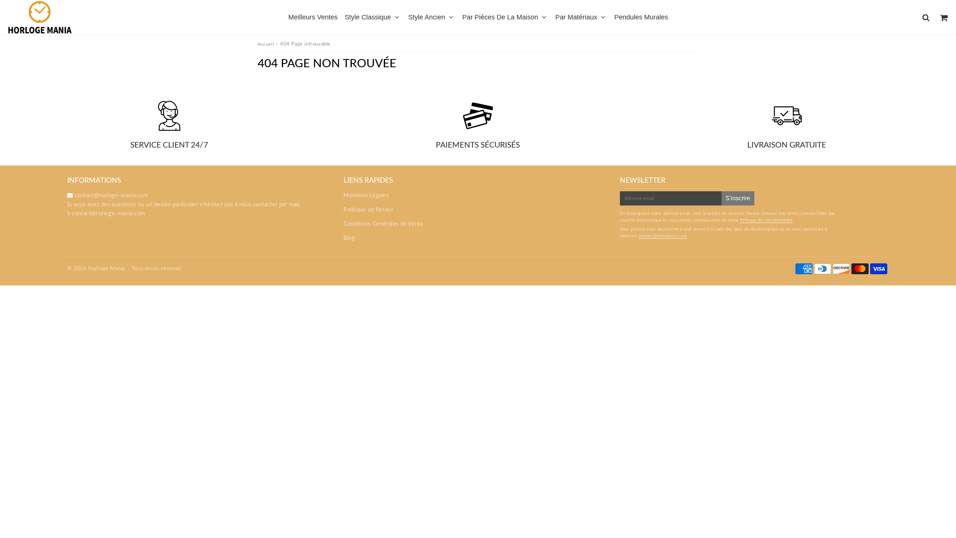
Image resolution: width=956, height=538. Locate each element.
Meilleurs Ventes (313, 17)
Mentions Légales (366, 195)
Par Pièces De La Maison (500, 17)
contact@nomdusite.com (663, 236)
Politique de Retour (368, 210)
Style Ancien (426, 17)
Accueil (266, 44)
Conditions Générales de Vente (383, 224)
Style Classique (368, 17)
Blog (349, 238)
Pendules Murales (641, 17)
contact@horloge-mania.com (108, 213)
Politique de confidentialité (766, 220)
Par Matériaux (576, 17)
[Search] (926, 17)
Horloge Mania (106, 268)
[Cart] (943, 17)
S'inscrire (738, 198)
